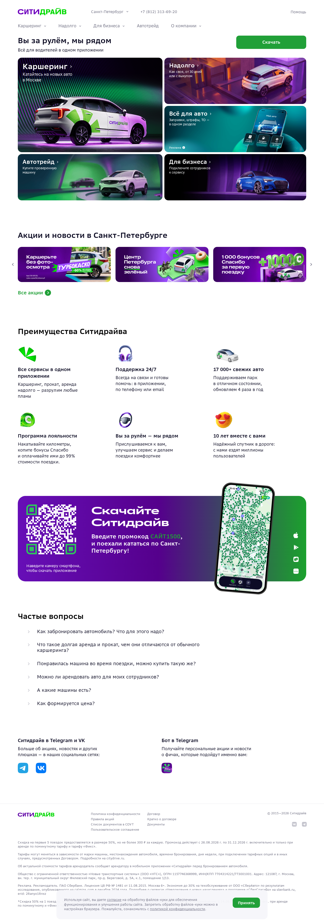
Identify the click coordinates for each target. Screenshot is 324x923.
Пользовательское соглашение (115, 830)
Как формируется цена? (66, 703)
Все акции (30, 293)
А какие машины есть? (64, 690)
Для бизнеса (106, 25)
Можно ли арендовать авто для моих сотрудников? (98, 677)
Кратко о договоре (161, 819)
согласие (114, 900)
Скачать (271, 42)
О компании (183, 25)
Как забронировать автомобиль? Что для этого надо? (100, 631)
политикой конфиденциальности (177, 909)
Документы (156, 824)
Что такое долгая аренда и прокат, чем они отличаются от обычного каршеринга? (118, 647)
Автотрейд (148, 25)
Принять (246, 902)
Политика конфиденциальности (115, 814)
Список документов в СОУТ (112, 824)
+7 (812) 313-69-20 (158, 11)
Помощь (298, 11)
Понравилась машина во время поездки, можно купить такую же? (116, 663)
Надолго (67, 25)
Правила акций (102, 819)
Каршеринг (29, 25)
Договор (153, 814)
